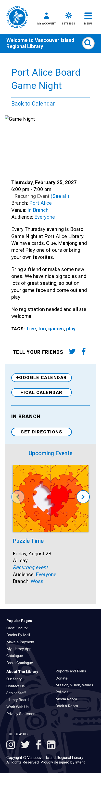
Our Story (16, 679)
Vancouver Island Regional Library (40, 43)
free (31, 329)
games (56, 329)
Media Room (68, 699)
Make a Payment (22, 642)
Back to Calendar (33, 103)
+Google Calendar (41, 377)
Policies (63, 692)
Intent (80, 762)
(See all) (60, 196)
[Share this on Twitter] (72, 352)
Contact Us (17, 686)
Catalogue (16, 656)
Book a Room (68, 706)
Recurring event (30, 567)
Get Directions (41, 431)
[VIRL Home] (17, 17)
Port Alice (40, 203)
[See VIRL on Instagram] (11, 745)
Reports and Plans (72, 671)
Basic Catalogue (21, 663)
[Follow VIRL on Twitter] (26, 745)
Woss (37, 581)
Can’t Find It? (19, 628)
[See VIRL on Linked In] (51, 745)
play (71, 329)
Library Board (19, 700)
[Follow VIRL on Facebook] (40, 745)
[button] (46, 19)
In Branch (38, 210)
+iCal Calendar (42, 392)
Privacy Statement (23, 714)
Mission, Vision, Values (76, 685)
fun (42, 329)
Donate (63, 678)
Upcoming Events (51, 453)
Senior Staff (18, 693)
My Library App (21, 649)
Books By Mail (20, 635)
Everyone (44, 217)
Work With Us (19, 707)
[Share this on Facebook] (83, 352)
